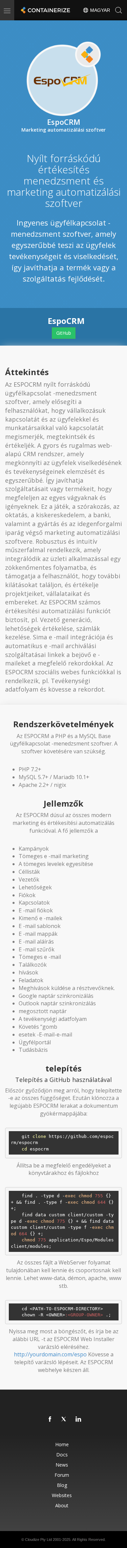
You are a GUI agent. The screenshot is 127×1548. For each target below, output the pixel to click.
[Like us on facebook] (50, 1419)
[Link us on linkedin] (78, 1419)
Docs (62, 1454)
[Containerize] (44, 10)
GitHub (63, 333)
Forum (62, 1475)
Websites (62, 1495)
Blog (62, 1485)
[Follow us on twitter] (64, 1419)
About (61, 1505)
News (62, 1465)
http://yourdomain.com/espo (50, 1354)
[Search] (118, 10)
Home (62, 1444)
